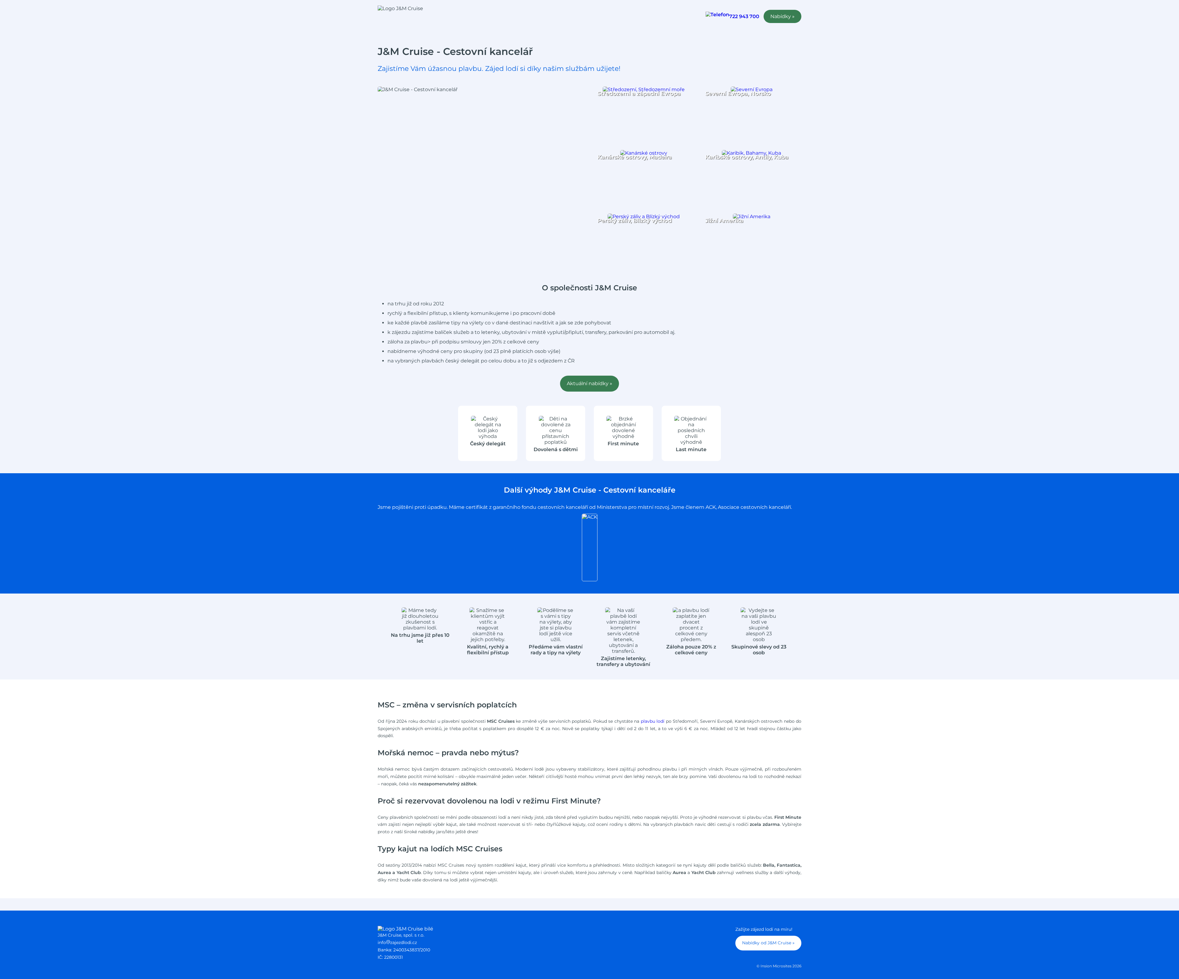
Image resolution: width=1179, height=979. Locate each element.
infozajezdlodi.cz (397, 942)
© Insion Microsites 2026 (779, 966)
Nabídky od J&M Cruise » (768, 943)
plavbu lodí (653, 721)
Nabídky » (782, 16)
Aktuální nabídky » (589, 383)
